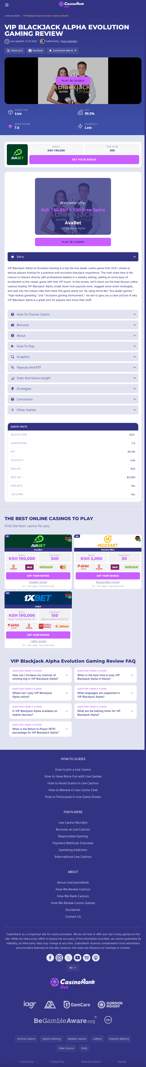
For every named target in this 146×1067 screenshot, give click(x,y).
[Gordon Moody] (109, 1012)
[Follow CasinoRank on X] (67, 965)
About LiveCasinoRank (72, 890)
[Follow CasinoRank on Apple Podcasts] (95, 965)
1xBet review (38, 641)
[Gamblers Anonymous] (49, 1012)
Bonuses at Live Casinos (72, 836)
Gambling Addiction (72, 857)
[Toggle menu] (7, 5)
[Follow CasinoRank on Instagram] (58, 965)
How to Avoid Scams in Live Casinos (72, 790)
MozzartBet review (106, 582)
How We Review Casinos (72, 896)
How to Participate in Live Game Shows (72, 804)
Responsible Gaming (72, 843)
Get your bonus (84, 159)
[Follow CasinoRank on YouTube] (77, 965)
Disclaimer (72, 917)
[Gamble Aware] (64, 1027)
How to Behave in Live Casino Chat (72, 797)
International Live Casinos (72, 864)
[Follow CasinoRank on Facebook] (49, 965)
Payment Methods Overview (72, 850)
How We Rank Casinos (72, 903)
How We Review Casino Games (72, 910)
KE (70, 975)
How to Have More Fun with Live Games (72, 783)
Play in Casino (73, 80)
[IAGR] (29, 1012)
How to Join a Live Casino (72, 777)
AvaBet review (38, 582)
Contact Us (72, 924)
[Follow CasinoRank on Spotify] (86, 965)
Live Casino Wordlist (72, 830)
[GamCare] (76, 1012)
